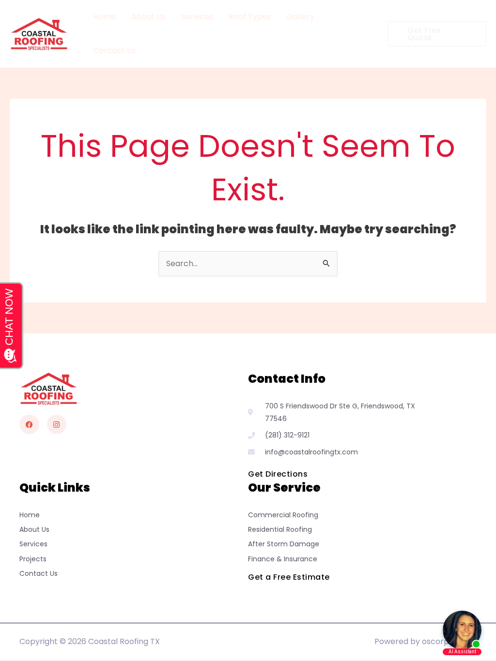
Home (104, 16)
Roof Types (250, 16)
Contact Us (114, 50)
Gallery (300, 16)
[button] (437, 33)
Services (197, 16)
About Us (148, 16)
